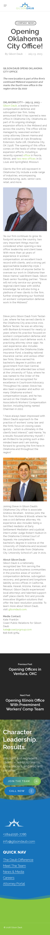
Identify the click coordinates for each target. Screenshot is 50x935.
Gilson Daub (16, 54)
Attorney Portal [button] (14, 884)
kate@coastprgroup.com (17, 629)
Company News (25, 23)
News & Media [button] (13, 872)
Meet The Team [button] (14, 866)
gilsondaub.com (17, 609)
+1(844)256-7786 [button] (14, 834)
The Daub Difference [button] (18, 860)
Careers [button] (8, 878)
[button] (5, 5)
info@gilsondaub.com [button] (19, 841)
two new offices (26, 158)
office (26, 155)
